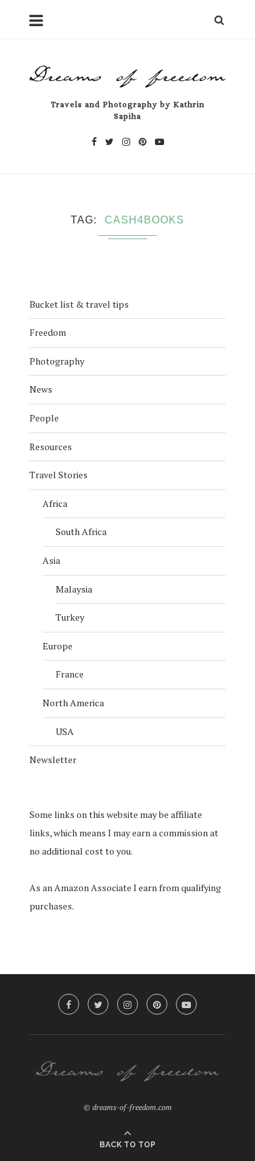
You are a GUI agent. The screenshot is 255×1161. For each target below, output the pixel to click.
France (70, 674)
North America (73, 702)
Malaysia (74, 589)
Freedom (47, 332)
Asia (51, 560)
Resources (50, 446)
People (44, 418)
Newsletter (52, 759)
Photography (56, 361)
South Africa (81, 531)
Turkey (70, 617)
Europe (57, 646)
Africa (54, 503)
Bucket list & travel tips (79, 304)
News (40, 389)
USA (65, 731)
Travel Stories (58, 474)
